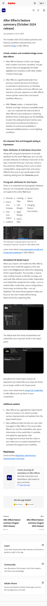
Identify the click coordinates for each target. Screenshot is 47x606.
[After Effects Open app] (44, 10)
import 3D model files (34, 390)
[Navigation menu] (3, 3)
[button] (35, 3)
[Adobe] (11, 3)
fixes (14, 46)
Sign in (42, 3)
